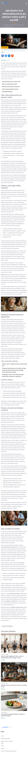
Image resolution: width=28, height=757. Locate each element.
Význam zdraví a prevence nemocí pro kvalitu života (14, 686)
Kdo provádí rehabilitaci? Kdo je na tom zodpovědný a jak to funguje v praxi (12, 657)
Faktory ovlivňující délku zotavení (9, 84)
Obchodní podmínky (5, 738)
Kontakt (2, 748)
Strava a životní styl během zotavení (10, 89)
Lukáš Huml (4, 60)
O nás (2, 736)
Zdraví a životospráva (7, 626)
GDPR (2, 745)
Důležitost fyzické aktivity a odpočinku (11, 86)
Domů (14, 23)
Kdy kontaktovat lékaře (7, 91)
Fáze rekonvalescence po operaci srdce (11, 81)
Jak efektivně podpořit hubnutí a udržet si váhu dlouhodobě (13, 714)
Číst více (3, 660)
